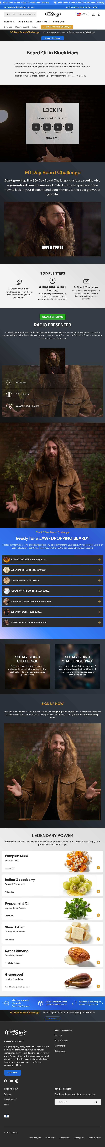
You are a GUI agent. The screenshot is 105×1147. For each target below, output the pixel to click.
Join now (30, 7)
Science (8, 27)
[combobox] (20, 14)
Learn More (60, 1045)
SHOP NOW (12, 1073)
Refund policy (65, 1138)
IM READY (52, 1018)
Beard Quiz (58, 21)
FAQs (35, 27)
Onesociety (14, 1132)
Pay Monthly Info (35, 1138)
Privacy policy (50, 1138)
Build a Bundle (25, 21)
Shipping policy (79, 1138)
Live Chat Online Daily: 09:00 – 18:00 (81, 7)
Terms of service (95, 1138)
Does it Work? (22, 27)
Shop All (58, 1035)
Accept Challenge (52, 38)
